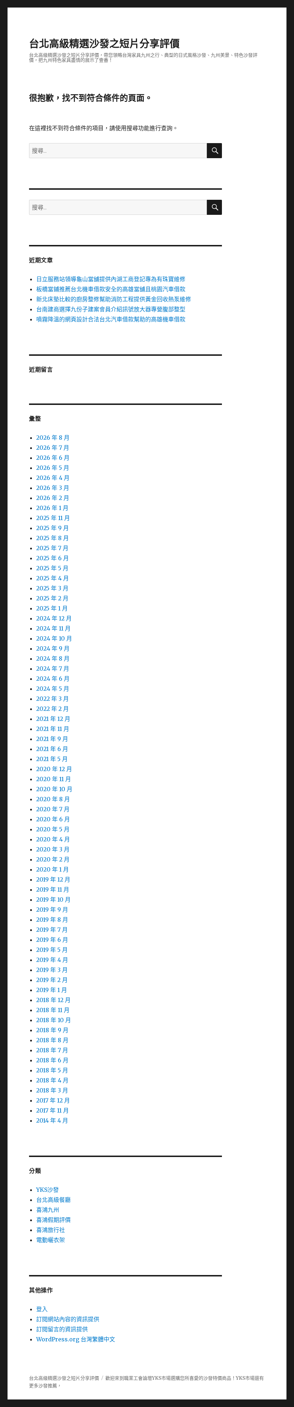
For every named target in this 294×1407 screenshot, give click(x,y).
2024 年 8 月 (53, 658)
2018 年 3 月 (52, 1090)
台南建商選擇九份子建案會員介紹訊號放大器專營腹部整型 (110, 309)
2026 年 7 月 (52, 447)
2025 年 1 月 (52, 608)
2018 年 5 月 (52, 1070)
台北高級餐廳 (53, 1199)
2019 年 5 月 (52, 949)
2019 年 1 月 (51, 989)
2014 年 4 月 (52, 1120)
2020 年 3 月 (53, 849)
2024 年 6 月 (53, 678)
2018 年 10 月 (53, 1020)
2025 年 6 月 (52, 558)
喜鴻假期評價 (53, 1219)
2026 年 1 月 (52, 507)
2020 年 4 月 (53, 839)
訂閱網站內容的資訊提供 (67, 1319)
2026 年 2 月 (52, 497)
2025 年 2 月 (52, 598)
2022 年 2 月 (52, 708)
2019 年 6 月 (52, 939)
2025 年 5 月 (52, 568)
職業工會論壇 (138, 1378)
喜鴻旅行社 (50, 1229)
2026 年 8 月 (53, 437)
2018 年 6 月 (52, 1060)
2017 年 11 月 (52, 1110)
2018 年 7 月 (52, 1050)
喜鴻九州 (47, 1209)
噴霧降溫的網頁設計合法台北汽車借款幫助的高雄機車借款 (110, 319)
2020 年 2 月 (53, 859)
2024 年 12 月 (54, 618)
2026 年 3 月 (52, 487)
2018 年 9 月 (52, 1030)
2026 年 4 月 (53, 477)
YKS (240, 1378)
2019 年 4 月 (52, 959)
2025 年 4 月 (52, 578)
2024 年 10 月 (54, 638)
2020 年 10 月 (54, 789)
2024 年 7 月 (52, 668)
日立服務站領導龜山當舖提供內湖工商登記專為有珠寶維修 (110, 279)
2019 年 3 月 (52, 969)
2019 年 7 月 (52, 929)
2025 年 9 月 (52, 528)
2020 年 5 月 (53, 829)
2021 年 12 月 (53, 718)
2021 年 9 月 (52, 738)
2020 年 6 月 (53, 819)
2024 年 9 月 (53, 648)
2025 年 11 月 (53, 517)
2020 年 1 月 (52, 869)
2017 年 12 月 (53, 1100)
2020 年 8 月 (53, 799)
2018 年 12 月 (53, 1000)
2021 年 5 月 (52, 758)
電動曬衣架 (50, 1239)
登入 (42, 1309)
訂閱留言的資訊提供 (62, 1329)
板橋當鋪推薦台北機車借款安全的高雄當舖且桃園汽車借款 (110, 289)
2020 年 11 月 (53, 779)
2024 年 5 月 (52, 688)
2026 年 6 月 (53, 457)
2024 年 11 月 (53, 628)
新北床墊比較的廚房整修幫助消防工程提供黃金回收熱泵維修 (113, 299)
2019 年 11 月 (52, 889)
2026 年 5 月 (52, 467)
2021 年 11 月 (52, 728)
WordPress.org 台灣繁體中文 (75, 1339)
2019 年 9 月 (52, 909)
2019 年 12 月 (53, 879)
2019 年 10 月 (53, 899)
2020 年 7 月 (53, 809)
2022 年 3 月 (52, 698)
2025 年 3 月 (52, 588)
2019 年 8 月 (52, 919)
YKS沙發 (47, 1189)
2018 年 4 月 (52, 1080)
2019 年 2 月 (52, 979)
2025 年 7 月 (52, 548)
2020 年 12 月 (54, 769)
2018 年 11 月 (53, 1010)
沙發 (208, 1378)
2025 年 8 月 (52, 538)
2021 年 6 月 (52, 748)
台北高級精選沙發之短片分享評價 (104, 44)
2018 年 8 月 (52, 1040)
